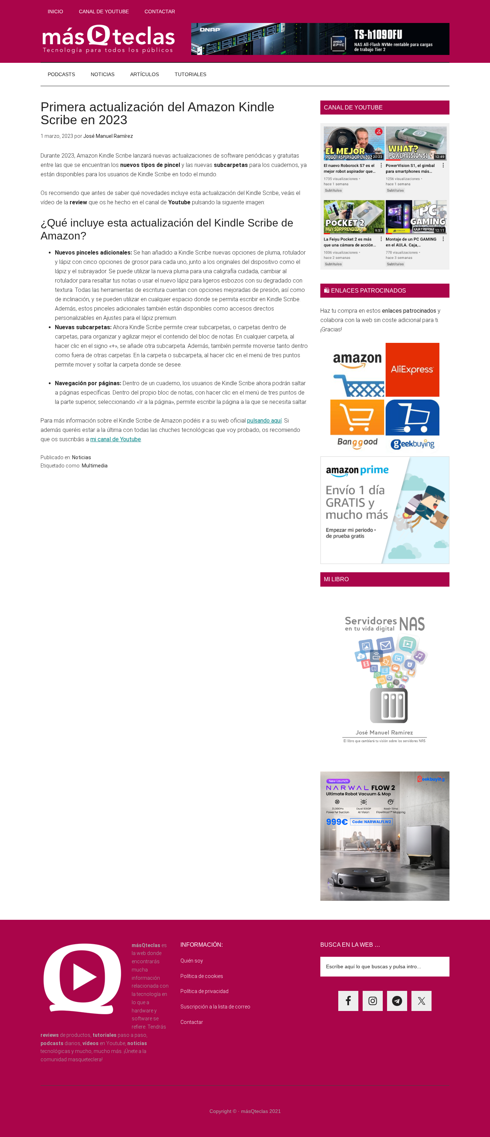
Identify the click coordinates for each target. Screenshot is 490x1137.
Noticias (81, 457)
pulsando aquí (264, 420)
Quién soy (191, 961)
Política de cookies (201, 976)
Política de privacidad (204, 991)
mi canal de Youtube (115, 439)
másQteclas (109, 39)
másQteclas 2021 (261, 1111)
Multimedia (95, 466)
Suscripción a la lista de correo (215, 1007)
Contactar (191, 1022)
